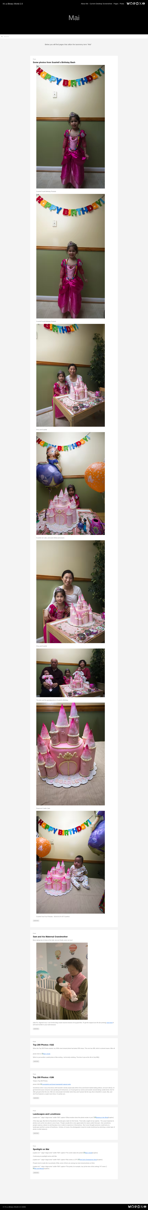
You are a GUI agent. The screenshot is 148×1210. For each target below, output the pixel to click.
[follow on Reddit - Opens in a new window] (137, 3)
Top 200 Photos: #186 (43, 1077)
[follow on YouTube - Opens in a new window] (143, 3)
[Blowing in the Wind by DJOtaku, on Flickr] (101, 1117)
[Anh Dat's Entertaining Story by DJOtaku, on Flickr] (87, 1159)
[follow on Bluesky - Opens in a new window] (128, 3)
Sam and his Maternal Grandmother (50, 936)
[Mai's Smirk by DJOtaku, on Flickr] (46, 1054)
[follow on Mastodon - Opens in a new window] (134, 3)
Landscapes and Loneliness (46, 1114)
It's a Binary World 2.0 (13, 4)
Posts (122, 4)
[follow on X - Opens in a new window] (140, 3)
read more (36, 920)
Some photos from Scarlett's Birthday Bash (54, 62)
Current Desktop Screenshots (101, 4)
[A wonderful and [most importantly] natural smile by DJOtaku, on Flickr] (55, 1084)
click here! (110, 1022)
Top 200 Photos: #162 (43, 1045)
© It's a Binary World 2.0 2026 (14, 1207)
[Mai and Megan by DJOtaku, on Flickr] (38, 1168)
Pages (116, 4)
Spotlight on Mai (41, 1149)
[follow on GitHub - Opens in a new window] (131, 3)
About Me (84, 4)
